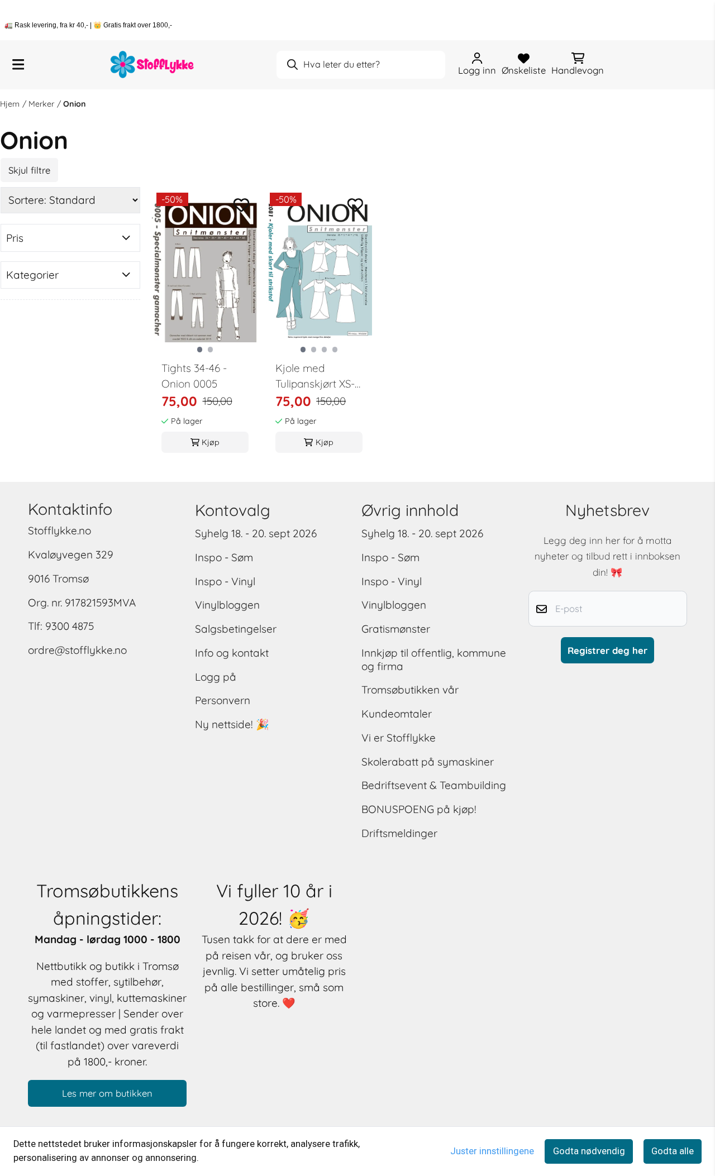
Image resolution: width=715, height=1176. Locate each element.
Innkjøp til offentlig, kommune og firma (433, 659)
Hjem (10, 104)
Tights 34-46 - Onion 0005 (194, 376)
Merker (41, 104)
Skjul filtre (29, 170)
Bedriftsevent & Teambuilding (433, 785)
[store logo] (152, 64)
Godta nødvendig (589, 1151)
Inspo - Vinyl (225, 581)
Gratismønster (395, 628)
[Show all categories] (18, 64)
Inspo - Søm (224, 557)
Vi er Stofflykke (398, 737)
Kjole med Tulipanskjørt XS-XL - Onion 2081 (315, 376)
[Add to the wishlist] (241, 205)
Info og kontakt (232, 652)
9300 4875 (69, 626)
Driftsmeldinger (399, 833)
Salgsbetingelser (236, 628)
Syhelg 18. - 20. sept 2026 (256, 533)
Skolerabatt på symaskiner (427, 761)
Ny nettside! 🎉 (232, 724)
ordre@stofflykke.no (77, 650)
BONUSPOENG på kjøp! (418, 809)
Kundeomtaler (396, 713)
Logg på (215, 676)
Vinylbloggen (227, 604)
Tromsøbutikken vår (410, 689)
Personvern (222, 700)
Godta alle (672, 1151)
